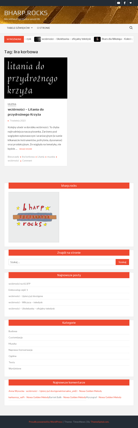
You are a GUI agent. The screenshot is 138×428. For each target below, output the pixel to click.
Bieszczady (13, 156)
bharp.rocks (26, 13)
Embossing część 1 (18, 289)
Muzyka (12, 104)
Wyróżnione (15, 368)
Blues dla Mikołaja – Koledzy (113, 38)
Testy (12, 362)
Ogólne (12, 356)
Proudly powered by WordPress (45, 421)
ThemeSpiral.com (100, 421)
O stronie (43, 27)
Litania (41, 156)
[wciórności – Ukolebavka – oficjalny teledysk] (33, 38)
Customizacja (16, 337)
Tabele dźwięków (18, 27)
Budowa (13, 331)
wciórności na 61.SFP (19, 283)
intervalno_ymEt (68, 391)
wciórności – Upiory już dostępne (26, 296)
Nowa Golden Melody (90, 391)
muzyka (51, 156)
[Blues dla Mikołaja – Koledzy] (93, 38)
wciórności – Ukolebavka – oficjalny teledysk (62, 38)
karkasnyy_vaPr (17, 397)
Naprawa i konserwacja (20, 349)
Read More (26, 149)
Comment (27, 160)
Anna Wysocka (16, 391)
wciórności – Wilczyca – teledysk (26, 302)
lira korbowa (28, 156)
